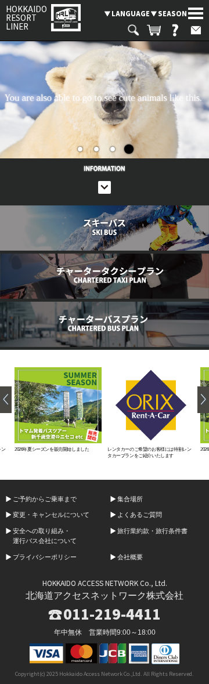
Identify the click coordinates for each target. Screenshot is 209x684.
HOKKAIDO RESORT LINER (26, 18)
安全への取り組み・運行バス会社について (45, 536)
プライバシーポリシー (45, 556)
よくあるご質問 (139, 514)
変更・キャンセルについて (51, 514)
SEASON (172, 13)
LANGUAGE (130, 13)
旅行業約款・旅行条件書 (152, 530)
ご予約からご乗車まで (45, 498)
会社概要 (130, 556)
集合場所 (130, 498)
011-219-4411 (112, 614)
